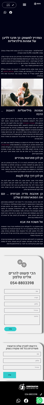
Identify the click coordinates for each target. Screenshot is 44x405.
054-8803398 (22, 283)
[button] (24, 4)
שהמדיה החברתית (29, 123)
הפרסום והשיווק (8, 71)
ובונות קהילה (5, 145)
